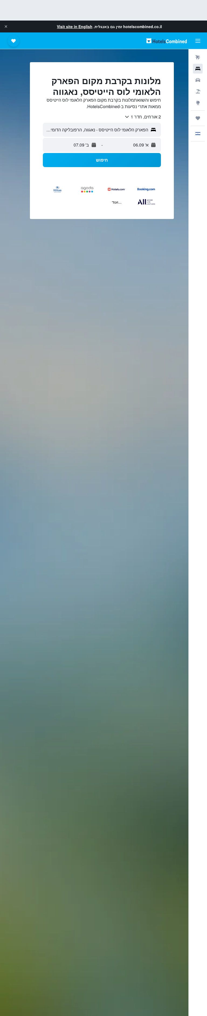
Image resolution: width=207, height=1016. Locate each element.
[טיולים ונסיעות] (198, 118)
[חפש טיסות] (198, 57)
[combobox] (142, 116)
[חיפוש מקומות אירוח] (198, 68)
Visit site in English (74, 26)
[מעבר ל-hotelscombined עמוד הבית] (167, 40)
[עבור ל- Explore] (198, 102)
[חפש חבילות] (198, 91)
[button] (6, 26)
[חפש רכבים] (198, 80)
